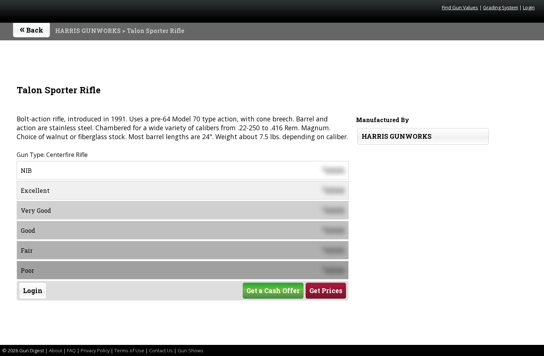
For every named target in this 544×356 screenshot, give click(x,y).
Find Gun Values (460, 7)
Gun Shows (191, 350)
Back (31, 28)
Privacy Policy (95, 350)
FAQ (71, 350)
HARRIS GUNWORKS (88, 30)
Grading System (500, 7)
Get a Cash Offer (273, 290)
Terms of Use (129, 350)
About (55, 350)
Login (529, 7)
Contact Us (161, 350)
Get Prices (325, 290)
